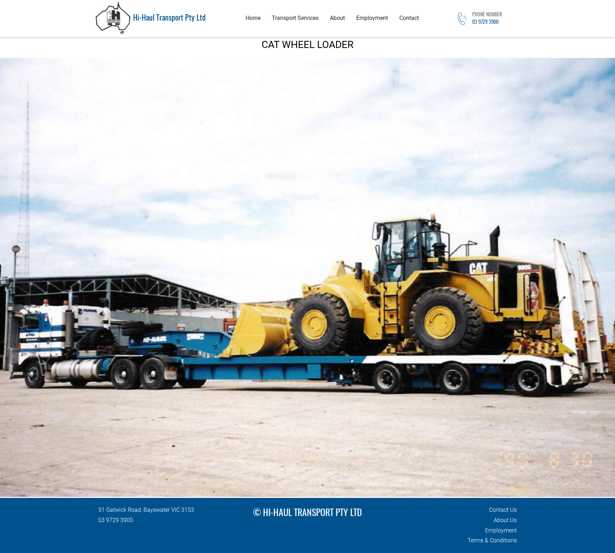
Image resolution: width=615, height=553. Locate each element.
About (337, 18)
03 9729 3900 (485, 22)
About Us (505, 520)
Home (253, 18)
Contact (409, 18)
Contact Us (503, 509)
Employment (372, 18)
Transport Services (295, 18)
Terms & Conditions (492, 540)
